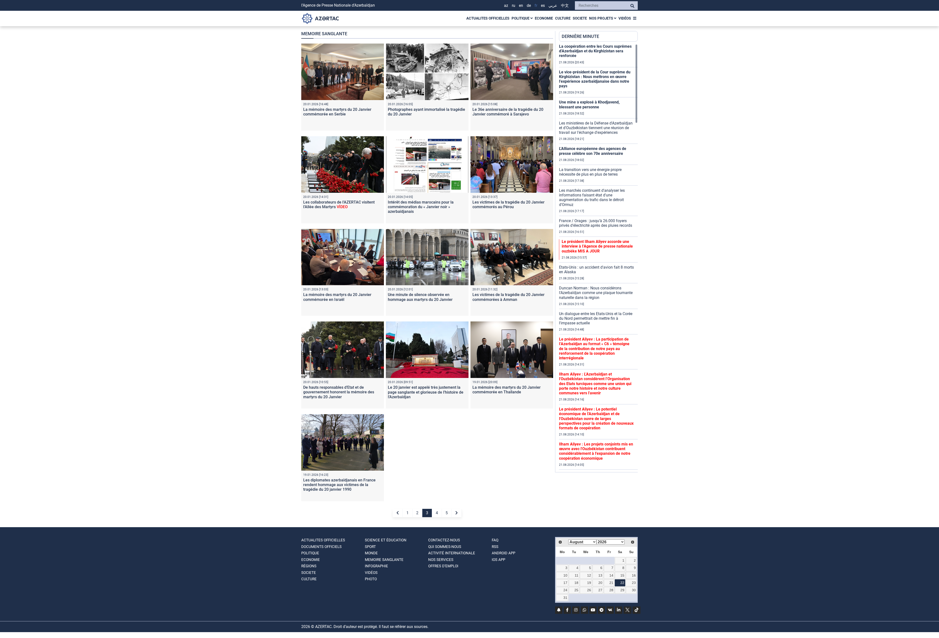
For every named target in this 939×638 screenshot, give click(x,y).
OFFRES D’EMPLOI (443, 566)
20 (600, 583)
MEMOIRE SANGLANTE (384, 560)
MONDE (371, 553)
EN (521, 5)
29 (622, 590)
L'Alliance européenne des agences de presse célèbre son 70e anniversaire (592, 151)
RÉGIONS (308, 566)
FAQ (495, 540)
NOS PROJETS (601, 18)
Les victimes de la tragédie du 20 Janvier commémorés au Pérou (508, 204)
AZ (506, 5)
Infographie (376, 566)
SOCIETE (580, 18)
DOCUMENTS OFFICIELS (321, 547)
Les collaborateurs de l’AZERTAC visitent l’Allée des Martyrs (339, 204)
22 (622, 583)
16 (634, 575)
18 (576, 583)
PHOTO (371, 579)
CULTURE (562, 18)
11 (576, 575)
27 (600, 590)
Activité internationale (451, 553)
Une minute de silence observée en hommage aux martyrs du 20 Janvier (420, 297)
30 (634, 590)
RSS (495, 547)
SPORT (370, 547)
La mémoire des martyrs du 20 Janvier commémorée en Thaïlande (506, 389)
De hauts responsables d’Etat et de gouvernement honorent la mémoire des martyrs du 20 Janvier (338, 392)
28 (611, 590)
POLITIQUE (521, 18)
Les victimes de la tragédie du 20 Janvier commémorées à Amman (508, 297)
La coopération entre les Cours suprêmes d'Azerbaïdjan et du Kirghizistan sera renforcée (595, 51)
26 (589, 590)
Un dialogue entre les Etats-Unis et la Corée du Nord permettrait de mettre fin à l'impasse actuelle (595, 318)
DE (529, 5)
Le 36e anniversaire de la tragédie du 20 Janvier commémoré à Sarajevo (507, 111)
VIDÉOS (624, 18)
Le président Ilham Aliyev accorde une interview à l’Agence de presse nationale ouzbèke (597, 246)
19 (589, 583)
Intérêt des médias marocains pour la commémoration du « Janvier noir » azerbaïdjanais (421, 207)
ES (543, 5)
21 (611, 583)
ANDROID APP (503, 553)
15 (622, 575)
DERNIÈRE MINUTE (580, 36)
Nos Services (440, 560)
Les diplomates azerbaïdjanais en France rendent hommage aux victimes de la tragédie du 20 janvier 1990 (339, 485)
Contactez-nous (444, 540)
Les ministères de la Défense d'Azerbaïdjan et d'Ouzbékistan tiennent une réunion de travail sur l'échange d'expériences (596, 128)
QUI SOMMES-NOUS (444, 547)
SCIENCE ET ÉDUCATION (385, 540)
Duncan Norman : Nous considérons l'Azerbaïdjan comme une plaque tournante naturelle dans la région (596, 293)
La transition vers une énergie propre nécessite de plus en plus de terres (590, 172)
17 (565, 583)
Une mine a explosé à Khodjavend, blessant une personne (589, 104)
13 (600, 575)
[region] (598, 258)
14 (611, 575)
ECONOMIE (544, 18)
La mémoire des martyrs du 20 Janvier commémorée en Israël (337, 297)
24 (565, 590)
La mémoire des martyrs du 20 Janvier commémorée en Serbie (337, 111)
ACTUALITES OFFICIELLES (487, 18)
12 (589, 575)
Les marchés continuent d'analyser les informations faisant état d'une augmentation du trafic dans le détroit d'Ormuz (592, 197)
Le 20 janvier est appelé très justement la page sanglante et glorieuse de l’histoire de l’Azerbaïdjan (425, 392)
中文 (565, 5)
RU (513, 5)
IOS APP (498, 560)
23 (634, 583)
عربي (552, 5)
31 (565, 598)
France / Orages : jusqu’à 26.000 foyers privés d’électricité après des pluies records (595, 223)
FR (536, 5)
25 (576, 590)
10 (565, 575)
